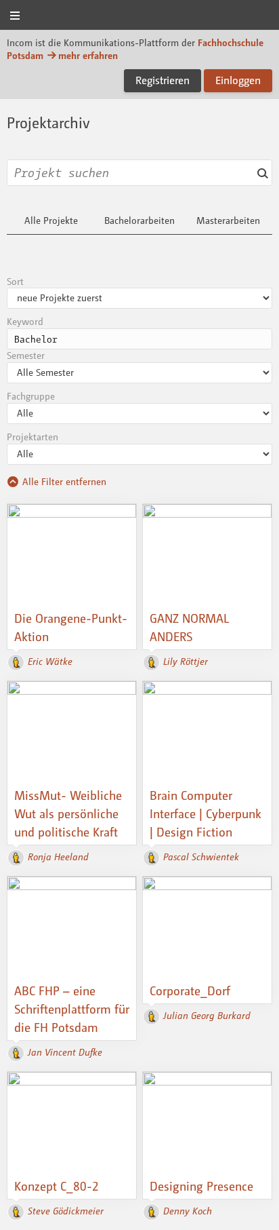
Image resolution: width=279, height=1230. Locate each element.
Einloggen (238, 80)
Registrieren (162, 80)
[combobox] (139, 172)
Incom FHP (139, 16)
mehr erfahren (88, 55)
